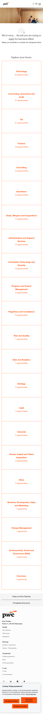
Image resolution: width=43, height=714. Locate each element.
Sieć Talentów (6, 630)
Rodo (4, 659)
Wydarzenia (5, 636)
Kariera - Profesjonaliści (9, 648)
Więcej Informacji (31, 694)
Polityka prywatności (8, 656)
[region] (20, 697)
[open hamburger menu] (39, 4)
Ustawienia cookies (20, 706)
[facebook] (4, 681)
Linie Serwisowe (7, 674)
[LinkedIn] (10, 681)
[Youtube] (24, 681)
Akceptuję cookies (11, 701)
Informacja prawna (8, 663)
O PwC (4, 671)
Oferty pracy (6, 633)
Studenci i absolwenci (9, 645)
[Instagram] (17, 681)
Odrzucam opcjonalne (29, 700)
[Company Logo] (12, 3)
